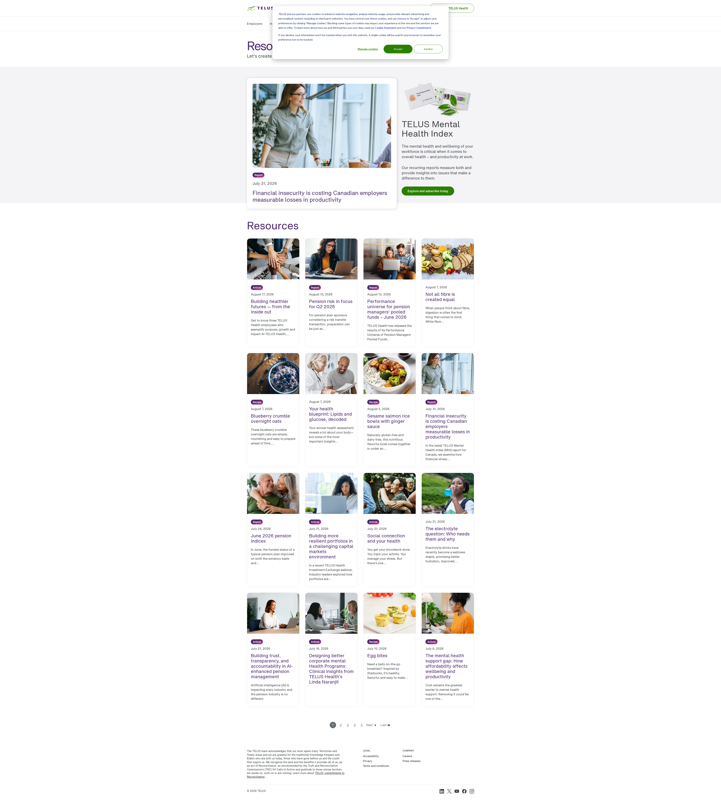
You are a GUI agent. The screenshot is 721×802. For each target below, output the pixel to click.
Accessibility (371, 756)
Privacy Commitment (419, 27)
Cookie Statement (386, 27)
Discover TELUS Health (452, 8)
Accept (398, 49)
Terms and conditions (376, 766)
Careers (407, 756)
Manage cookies (368, 49)
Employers (254, 23)
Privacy (367, 761)
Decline (428, 49)
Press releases (411, 761)
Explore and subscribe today (428, 191)
